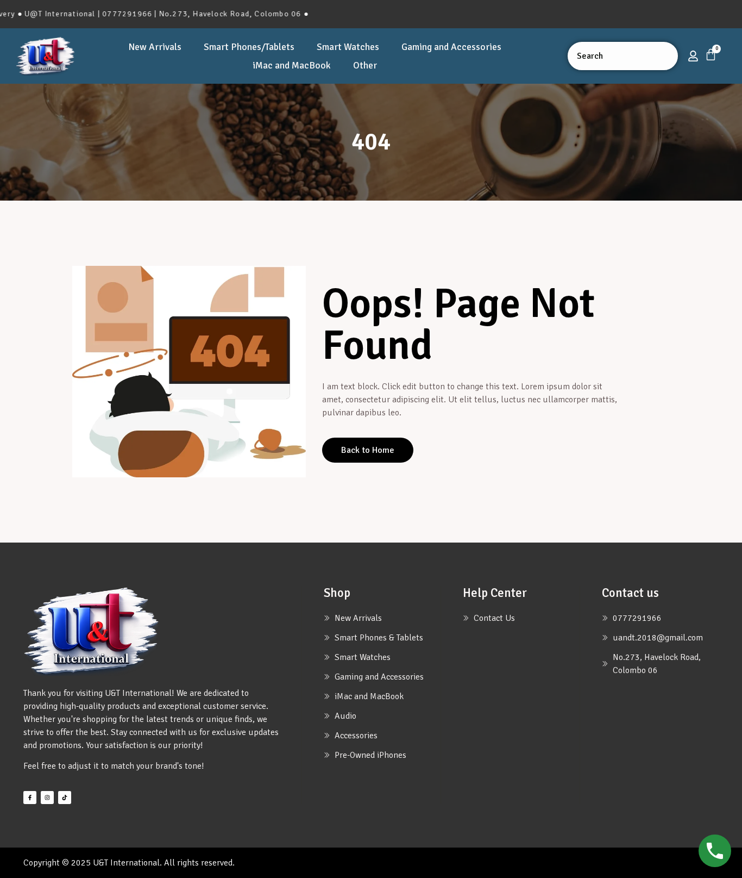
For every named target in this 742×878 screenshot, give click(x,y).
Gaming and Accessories (451, 47)
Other (365, 65)
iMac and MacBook (292, 65)
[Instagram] (47, 797)
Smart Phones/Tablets (249, 47)
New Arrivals (154, 47)
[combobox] (623, 56)
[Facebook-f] (29, 797)
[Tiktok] (64, 797)
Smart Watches (348, 47)
